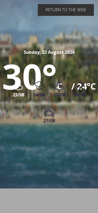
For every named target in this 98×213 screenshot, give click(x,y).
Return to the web (66, 9)
